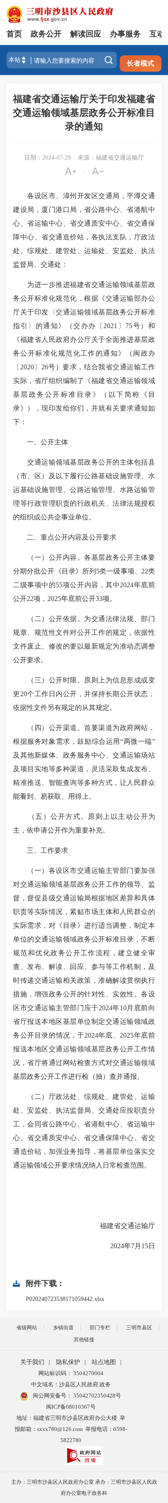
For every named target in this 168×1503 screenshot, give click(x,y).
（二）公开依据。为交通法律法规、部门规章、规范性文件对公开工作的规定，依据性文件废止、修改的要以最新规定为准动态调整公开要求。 (84, 639)
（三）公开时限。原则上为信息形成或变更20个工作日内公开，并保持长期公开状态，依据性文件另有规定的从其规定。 (84, 693)
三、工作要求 (40, 850)
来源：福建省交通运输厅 (111, 157)
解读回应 (85, 34)
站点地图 (104, 1362)
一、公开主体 (40, 442)
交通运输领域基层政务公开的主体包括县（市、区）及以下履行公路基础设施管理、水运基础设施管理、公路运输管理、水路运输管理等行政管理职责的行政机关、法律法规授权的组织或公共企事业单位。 (84, 490)
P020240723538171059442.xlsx (65, 1299)
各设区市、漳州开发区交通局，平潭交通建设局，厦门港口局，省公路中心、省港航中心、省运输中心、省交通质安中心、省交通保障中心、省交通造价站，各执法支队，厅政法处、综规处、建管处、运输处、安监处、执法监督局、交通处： (84, 230)
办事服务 (125, 34)
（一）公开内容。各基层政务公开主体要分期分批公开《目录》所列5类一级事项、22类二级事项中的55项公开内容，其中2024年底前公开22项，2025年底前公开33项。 (84, 578)
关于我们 (32, 1362)
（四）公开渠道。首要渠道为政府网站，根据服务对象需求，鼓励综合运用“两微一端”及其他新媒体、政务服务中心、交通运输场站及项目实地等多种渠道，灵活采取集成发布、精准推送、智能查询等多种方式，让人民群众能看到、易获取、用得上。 (84, 762)
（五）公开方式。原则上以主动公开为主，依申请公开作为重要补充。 (84, 823)
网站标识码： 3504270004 (70, 1373)
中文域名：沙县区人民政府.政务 (71, 1384)
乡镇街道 (63, 1328)
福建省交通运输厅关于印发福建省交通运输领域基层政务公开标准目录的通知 (84, 113)
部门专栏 (100, 1328)
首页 (14, 34)
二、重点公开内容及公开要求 (64, 537)
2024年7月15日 (125, 1245)
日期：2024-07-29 (47, 157)
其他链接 (84, 1340)
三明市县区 (139, 1328)
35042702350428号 (96, 1395)
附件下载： (45, 1283)
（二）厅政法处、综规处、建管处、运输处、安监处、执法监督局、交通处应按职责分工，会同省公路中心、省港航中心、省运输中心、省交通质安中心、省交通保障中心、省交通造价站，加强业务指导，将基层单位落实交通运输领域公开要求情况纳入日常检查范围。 (84, 1131)
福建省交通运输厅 (120, 1225)
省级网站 (26, 1328)
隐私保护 (68, 1362)
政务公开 (46, 34)
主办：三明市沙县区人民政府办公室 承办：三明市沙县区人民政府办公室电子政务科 (84, 1487)
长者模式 (140, 63)
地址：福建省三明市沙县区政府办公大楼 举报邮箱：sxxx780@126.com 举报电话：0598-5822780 (71, 1429)
